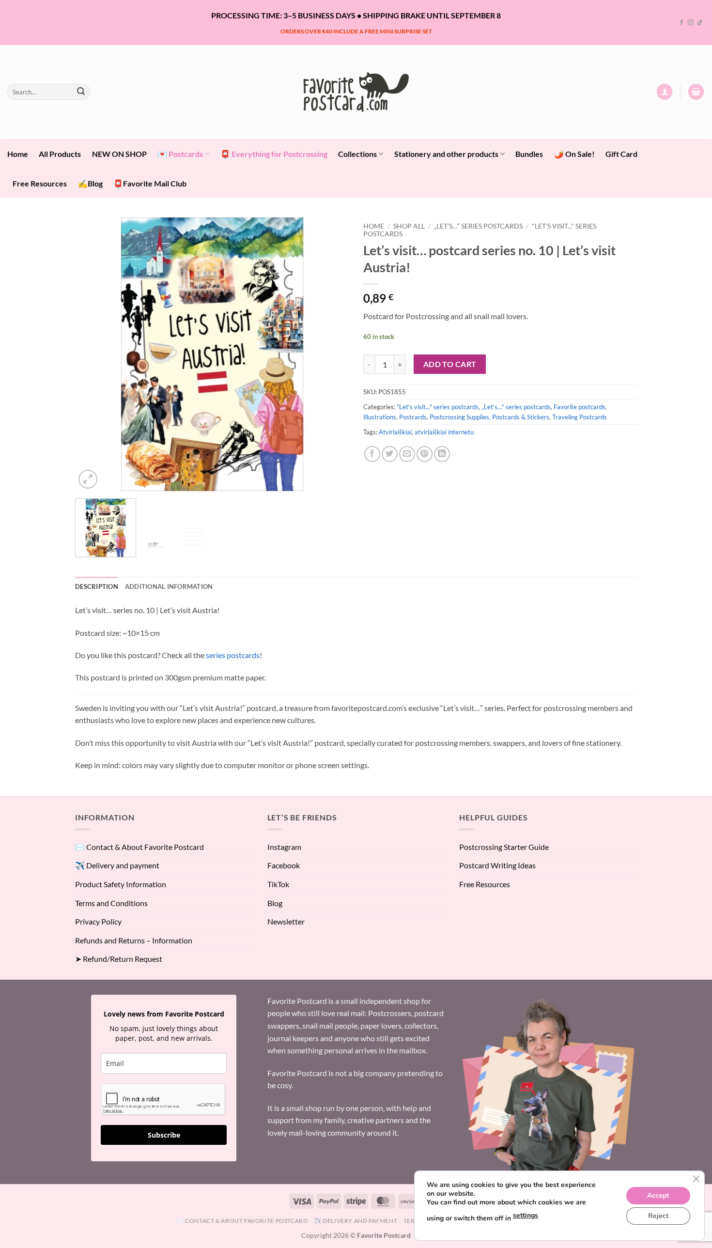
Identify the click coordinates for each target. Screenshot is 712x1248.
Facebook (283, 865)
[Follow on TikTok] (700, 22)
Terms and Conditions (111, 903)
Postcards (413, 417)
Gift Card (621, 153)
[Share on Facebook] (372, 454)
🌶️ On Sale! (574, 153)
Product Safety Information (120, 884)
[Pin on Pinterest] (425, 454)
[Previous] (92, 354)
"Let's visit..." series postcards (438, 407)
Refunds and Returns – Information (133, 940)
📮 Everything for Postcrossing (273, 153)
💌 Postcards (180, 153)
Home (17, 153)
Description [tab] (96, 586)
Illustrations (379, 417)
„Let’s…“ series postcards (478, 226)
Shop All (409, 226)
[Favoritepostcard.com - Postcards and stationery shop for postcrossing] (356, 92)
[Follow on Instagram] (691, 22)
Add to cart (450, 364)
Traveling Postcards (579, 417)
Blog (274, 903)
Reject (658, 1215)
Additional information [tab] (169, 586)
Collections (357, 153)
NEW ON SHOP (119, 153)
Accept (658, 1195)
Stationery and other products (446, 153)
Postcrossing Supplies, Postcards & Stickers (489, 417)
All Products (60, 153)
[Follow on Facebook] (681, 22)
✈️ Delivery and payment (117, 865)
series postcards (233, 655)
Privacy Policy (98, 921)
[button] (664, 92)
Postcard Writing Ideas (497, 865)
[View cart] (696, 92)
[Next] (331, 354)
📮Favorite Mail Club (149, 183)
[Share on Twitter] (390, 454)
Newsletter (286, 921)
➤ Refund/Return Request (118, 958)
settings (525, 1215)
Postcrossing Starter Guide (504, 846)
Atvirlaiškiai (395, 432)
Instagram (284, 846)
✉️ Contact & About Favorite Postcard (139, 846)
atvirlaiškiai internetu (444, 432)
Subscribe (164, 1135)
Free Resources (40, 183)
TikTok (278, 884)
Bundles (529, 153)
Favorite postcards (579, 407)
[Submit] (81, 92)
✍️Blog (90, 183)
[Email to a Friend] (407, 454)
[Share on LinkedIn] (442, 454)
